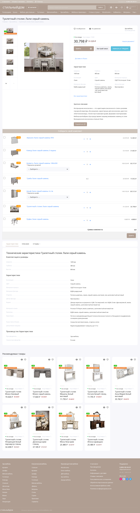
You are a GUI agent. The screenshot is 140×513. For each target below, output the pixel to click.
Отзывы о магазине (18, 1)
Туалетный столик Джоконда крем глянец (41, 441)
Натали (4, 492)
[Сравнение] (116, 7)
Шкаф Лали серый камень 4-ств (40, 191)
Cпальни (5, 483)
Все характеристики (80, 96)
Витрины (35, 489)
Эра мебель (64, 12)
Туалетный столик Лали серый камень (43, 206)
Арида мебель (66, 480)
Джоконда (5, 486)
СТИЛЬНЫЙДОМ (13, 7)
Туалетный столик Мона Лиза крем (68, 440)
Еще (134, 12)
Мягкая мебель (52, 12)
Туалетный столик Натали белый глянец (97, 393)
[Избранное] (121, 7)
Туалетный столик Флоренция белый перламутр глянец (13, 441)
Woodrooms (106, 12)
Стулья (34, 495)
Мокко (4, 495)
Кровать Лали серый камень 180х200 (42, 163)
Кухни (15, 12)
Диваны (34, 486)
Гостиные (40, 12)
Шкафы (4, 471)
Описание (25, 244)
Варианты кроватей (34, 165)
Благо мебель (65, 471)
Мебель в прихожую (79, 12)
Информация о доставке (98, 473)
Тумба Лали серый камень (38, 178)
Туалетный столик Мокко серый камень (42, 393)
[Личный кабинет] (111, 7)
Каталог (33, 7)
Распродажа (6, 12)
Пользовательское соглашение (100, 479)
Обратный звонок (125, 469)
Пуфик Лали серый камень (38, 219)
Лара (4, 499)
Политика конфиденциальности (100, 489)
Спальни (34, 467)
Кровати (5, 467)
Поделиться (79, 124)
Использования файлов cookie (100, 486)
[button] (6, 83)
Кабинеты (117, 12)
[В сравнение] (22, 359)
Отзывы (36, 244)
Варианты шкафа (33, 193)
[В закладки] (25, 359)
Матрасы (126, 12)
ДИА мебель (65, 474)
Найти (100, 7)
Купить (131, 235)
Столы (34, 492)
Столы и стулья (94, 12)
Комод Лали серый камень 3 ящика (41, 150)
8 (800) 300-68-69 (127, 1)
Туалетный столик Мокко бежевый (13, 393)
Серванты (35, 502)
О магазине (6, 1)
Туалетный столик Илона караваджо (95, 440)
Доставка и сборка (81, 58)
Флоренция (6, 502)
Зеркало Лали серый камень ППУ (40, 138)
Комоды (5, 480)
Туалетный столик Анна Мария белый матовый (123, 394)
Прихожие (35, 499)
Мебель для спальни (27, 12)
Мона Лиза (6, 489)
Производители (95, 467)
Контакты (30, 1)
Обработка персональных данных (101, 482)
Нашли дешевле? (128, 41)
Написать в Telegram (120, 49)
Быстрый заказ (102, 49)
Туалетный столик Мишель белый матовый (68, 394)
